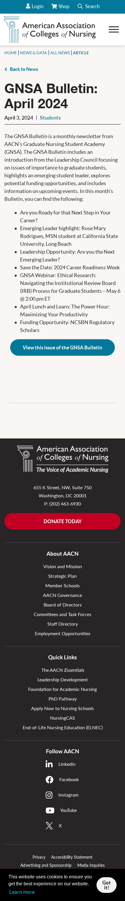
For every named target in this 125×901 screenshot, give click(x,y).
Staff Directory (62, 623)
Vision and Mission (62, 566)
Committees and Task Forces (62, 614)
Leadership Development (63, 679)
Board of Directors (63, 604)
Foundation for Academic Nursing (62, 689)
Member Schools (62, 585)
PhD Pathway (63, 698)
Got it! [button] (106, 885)
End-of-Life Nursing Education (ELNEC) (63, 727)
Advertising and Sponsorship (46, 865)
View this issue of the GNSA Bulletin (62, 347)
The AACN (62, 670)
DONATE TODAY (63, 521)
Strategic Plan (62, 576)
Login (37, 6)
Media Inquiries (91, 865)
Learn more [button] (22, 892)
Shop (64, 8)
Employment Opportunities (62, 633)
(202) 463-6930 (65, 503)
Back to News (24, 69)
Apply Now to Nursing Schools (62, 708)
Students (50, 117)
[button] (88, 7)
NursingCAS (62, 718)
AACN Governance (62, 595)
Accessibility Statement (71, 857)
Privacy (39, 857)
